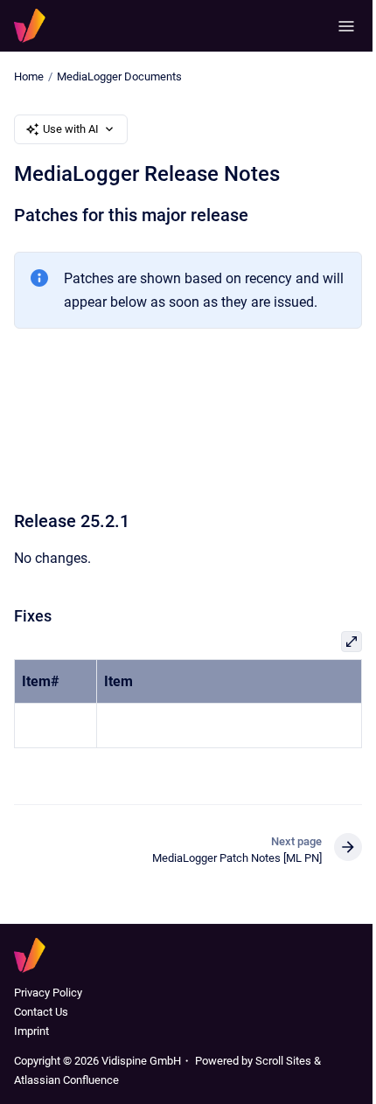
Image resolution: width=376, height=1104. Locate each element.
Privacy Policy (48, 992)
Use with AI (71, 128)
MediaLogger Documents (119, 76)
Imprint (31, 1031)
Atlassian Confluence (66, 1080)
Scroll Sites (283, 1060)
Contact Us (41, 1011)
